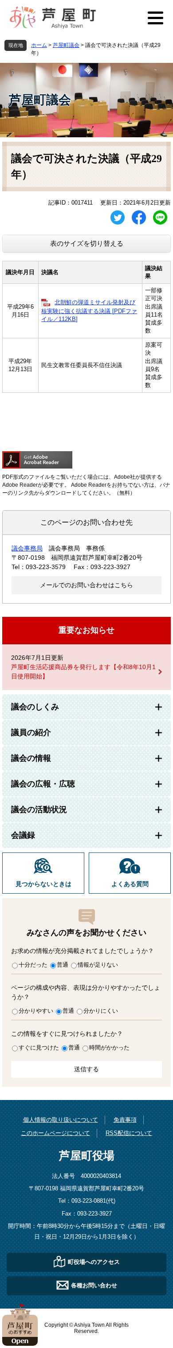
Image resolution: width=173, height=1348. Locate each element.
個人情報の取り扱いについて (60, 1119)
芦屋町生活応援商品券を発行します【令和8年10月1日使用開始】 (83, 671)
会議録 (23, 835)
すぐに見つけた (39, 1047)
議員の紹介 (31, 732)
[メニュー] (155, 17)
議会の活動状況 (39, 809)
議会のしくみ (35, 706)
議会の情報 (31, 758)
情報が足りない (98, 964)
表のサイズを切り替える (86, 243)
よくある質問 (130, 884)
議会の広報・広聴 (43, 783)
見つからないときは (43, 884)
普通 (62, 964)
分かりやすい (36, 1010)
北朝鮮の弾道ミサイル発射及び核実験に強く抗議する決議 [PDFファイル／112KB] (89, 310)
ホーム (39, 45)
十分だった (33, 964)
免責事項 (125, 1119)
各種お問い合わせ (94, 1285)
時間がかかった (109, 1047)
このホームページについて (55, 1133)
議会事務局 (27, 548)
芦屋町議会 (66, 45)
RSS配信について (129, 1133)
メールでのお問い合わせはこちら (86, 585)
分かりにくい (100, 1010)
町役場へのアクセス (94, 1262)
